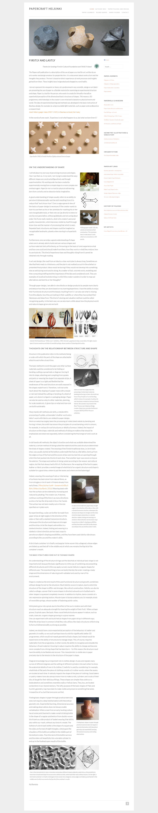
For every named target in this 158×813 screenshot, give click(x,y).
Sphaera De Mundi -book (110, 218)
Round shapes (101, 12)
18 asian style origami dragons (112, 197)
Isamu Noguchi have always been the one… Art (115, 231)
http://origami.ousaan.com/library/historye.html (116, 210)
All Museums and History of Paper (112, 123)
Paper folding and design (118, 9)
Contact (125, 12)
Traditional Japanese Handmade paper (113, 120)
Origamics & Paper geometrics (111, 84)
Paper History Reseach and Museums (113, 108)
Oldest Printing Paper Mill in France (113, 116)
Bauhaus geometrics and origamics (113, 170)
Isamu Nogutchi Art (109, 182)
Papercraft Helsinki (45, 8)
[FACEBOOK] (127, 803)
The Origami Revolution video (111, 155)
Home (92, 9)
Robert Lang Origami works (111, 189)
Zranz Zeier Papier (108, 185)
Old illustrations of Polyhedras (111, 139)
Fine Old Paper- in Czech (110, 112)
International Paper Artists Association (113, 174)
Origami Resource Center (110, 214)
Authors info (100, 9)
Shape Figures (114, 12)
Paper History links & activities (111, 87)
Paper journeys (107, 91)
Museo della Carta (108, 105)
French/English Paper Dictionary (112, 178)
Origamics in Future (109, 80)
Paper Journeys (88, 12)
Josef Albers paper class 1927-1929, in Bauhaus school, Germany (54, 112)
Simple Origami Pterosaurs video (112, 193)
